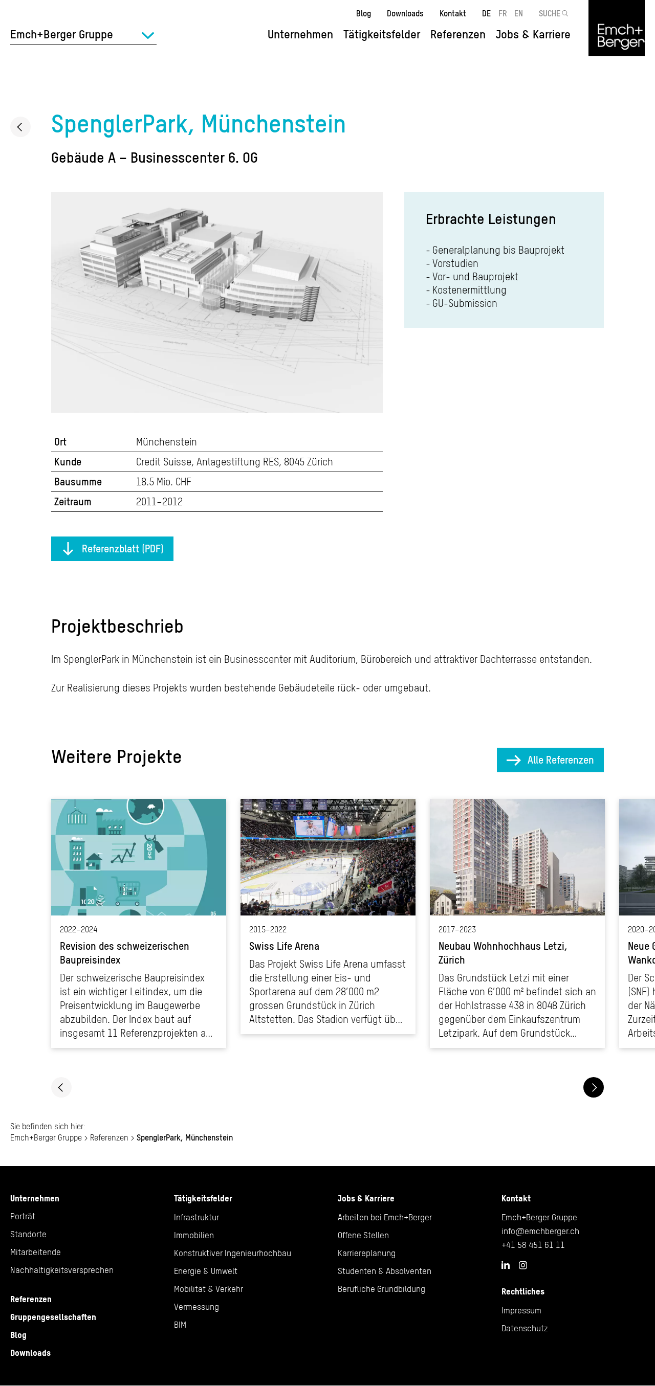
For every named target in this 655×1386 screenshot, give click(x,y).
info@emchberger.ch (540, 1231)
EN (518, 13)
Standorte (28, 1234)
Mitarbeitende (35, 1252)
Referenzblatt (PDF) (123, 548)
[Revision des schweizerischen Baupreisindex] (138, 923)
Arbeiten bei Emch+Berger (385, 1217)
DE (486, 13)
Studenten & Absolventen (384, 1271)
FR (502, 13)
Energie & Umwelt (205, 1271)
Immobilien (194, 1235)
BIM (180, 1325)
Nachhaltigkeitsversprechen (62, 1270)
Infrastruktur (196, 1217)
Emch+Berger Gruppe (46, 1137)
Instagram (523, 1265)
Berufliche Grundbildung (381, 1289)
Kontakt (453, 13)
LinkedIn (505, 1265)
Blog (363, 13)
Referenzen (458, 34)
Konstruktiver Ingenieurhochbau (232, 1253)
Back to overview (20, 127)
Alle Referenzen (561, 760)
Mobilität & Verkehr (208, 1289)
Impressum (521, 1310)
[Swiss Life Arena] (328, 916)
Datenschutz (524, 1328)
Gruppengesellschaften (53, 1317)
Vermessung (196, 1307)
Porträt (22, 1216)
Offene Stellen (363, 1235)
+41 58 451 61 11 (533, 1245)
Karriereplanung (367, 1253)
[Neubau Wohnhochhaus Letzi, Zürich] (517, 923)
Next (593, 1087)
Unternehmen (34, 1198)
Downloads (405, 13)
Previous (61, 1087)
